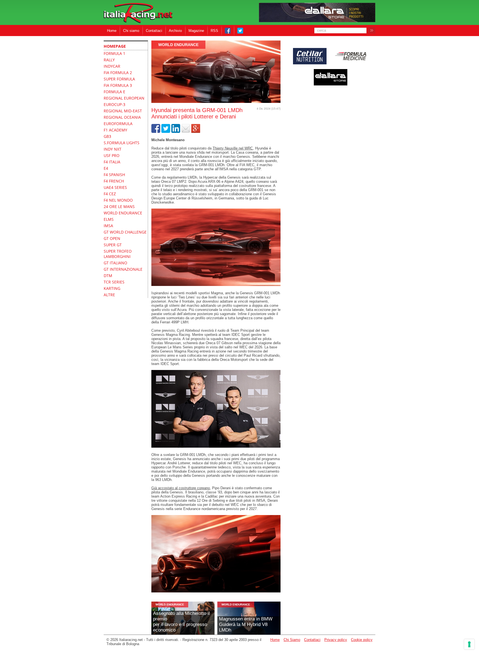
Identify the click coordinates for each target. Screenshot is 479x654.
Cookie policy (362, 640)
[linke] (175, 132)
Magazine (196, 31)
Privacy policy (335, 640)
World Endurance (178, 44)
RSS (214, 31)
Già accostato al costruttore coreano (180, 488)
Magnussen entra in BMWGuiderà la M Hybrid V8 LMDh (245, 624)
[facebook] (155, 132)
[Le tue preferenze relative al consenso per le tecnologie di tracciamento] (469, 644)
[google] (195, 132)
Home (111, 31)
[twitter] (165, 132)
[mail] (185, 132)
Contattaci (154, 31)
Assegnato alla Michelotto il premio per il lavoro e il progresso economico (181, 622)
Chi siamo (131, 31)
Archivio (175, 31)
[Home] (138, 13)
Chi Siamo (292, 640)
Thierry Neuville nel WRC (233, 148)
